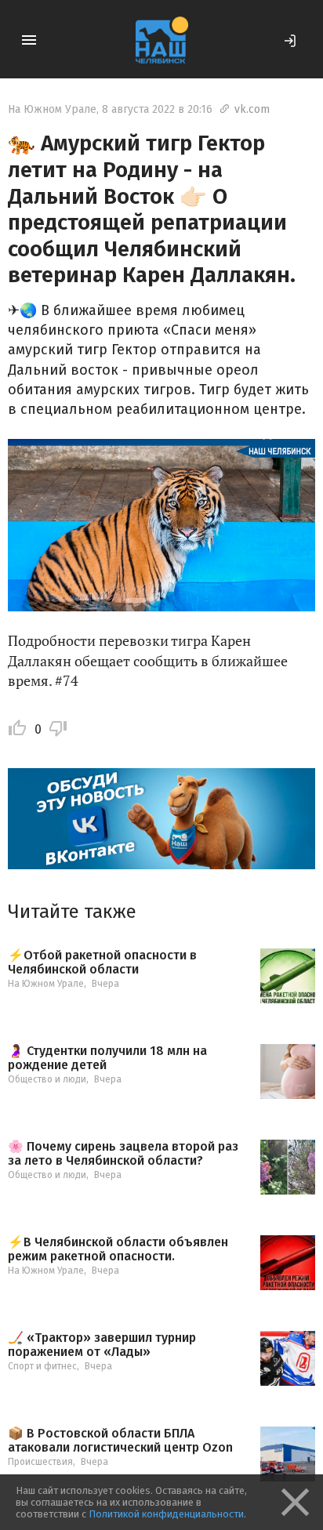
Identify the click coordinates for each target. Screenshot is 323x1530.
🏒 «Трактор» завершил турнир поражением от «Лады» (102, 1344)
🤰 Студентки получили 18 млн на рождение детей (107, 1057)
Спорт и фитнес (42, 1366)
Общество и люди (47, 1079)
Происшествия (40, 1461)
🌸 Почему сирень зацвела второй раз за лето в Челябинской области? (123, 1153)
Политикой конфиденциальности (166, 1514)
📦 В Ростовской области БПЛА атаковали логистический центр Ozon (120, 1440)
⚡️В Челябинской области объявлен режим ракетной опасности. (118, 1249)
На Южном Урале (52, 109)
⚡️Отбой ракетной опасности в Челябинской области (102, 962)
